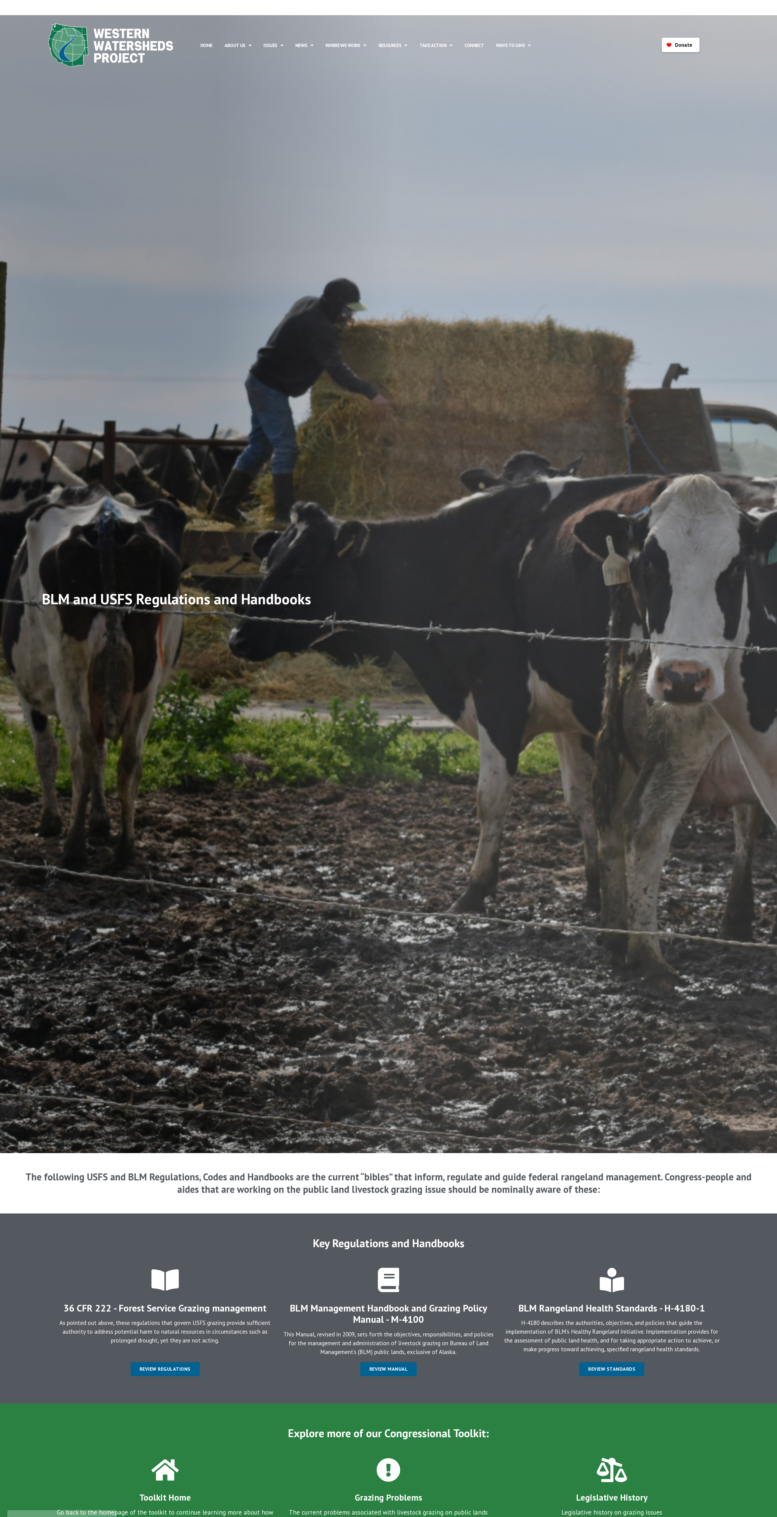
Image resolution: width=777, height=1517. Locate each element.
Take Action (432, 45)
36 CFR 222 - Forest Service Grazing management (164, 1308)
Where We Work (342, 45)
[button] (165, 1369)
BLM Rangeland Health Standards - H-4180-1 (611, 1308)
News (301, 45)
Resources (390, 45)
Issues (270, 45)
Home (206, 45)
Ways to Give (510, 45)
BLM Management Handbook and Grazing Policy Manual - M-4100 (388, 1314)
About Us (235, 45)
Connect (474, 45)
